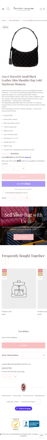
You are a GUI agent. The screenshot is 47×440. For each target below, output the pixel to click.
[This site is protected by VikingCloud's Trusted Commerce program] (23, 435)
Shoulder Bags (14, 20)
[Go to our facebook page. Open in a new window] (4, 376)
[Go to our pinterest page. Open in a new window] (15, 376)
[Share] (10, 198)
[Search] (8, 9)
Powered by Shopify (28, 401)
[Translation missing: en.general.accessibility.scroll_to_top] (38, 401)
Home (4, 20)
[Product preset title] (19, 289)
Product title (6, 312)
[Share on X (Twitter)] (21, 198)
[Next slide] (7, 261)
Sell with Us (23, 237)
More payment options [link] (23, 189)
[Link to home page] (23, 387)
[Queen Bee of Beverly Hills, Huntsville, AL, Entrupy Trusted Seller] (14, 431)
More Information (10, 355)
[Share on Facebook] (15, 198)
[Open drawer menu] (3, 9)
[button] (16, 70)
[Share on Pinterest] (27, 198)
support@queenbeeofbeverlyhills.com (16, 364)
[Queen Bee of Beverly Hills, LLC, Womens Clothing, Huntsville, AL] (31, 424)
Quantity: (5, 164)
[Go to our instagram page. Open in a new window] (9, 376)
